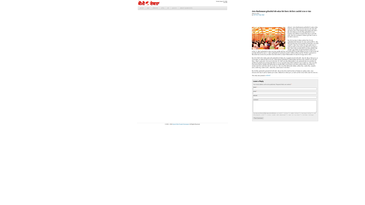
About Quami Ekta (186, 8)
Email (255, 91)
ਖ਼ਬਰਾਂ (148, 8)
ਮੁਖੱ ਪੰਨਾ (142, 8)
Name (255, 87)
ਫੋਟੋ (168, 8)
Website (255, 95)
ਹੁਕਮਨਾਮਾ (174, 8)
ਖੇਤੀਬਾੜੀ (268, 75)
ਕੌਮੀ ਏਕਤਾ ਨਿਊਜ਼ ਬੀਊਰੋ (259, 15)
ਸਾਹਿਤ (162, 8)
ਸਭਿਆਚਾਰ (155, 8)
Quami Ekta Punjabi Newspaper (181, 124)
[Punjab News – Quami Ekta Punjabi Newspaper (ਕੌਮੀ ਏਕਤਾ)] (149, 5)
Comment (255, 99)
